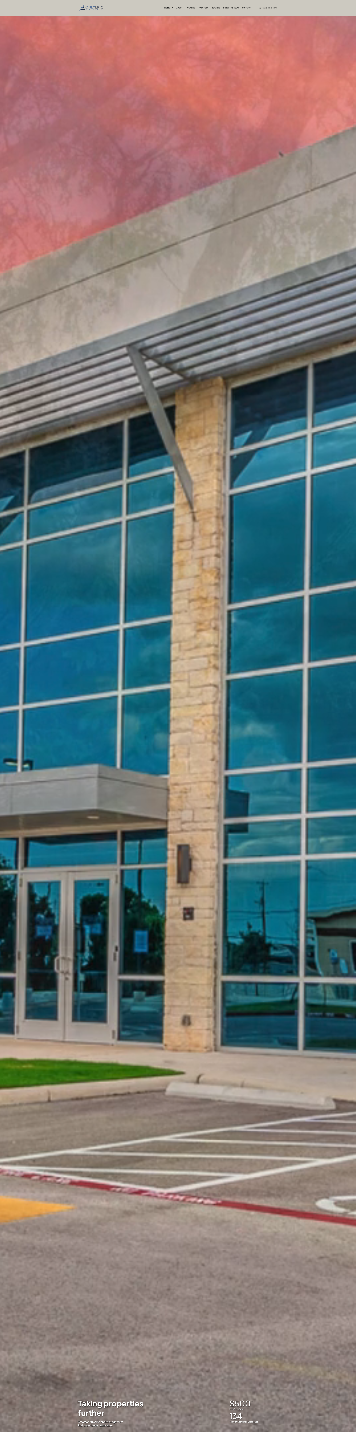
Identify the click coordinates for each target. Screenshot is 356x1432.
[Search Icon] (268, 8)
